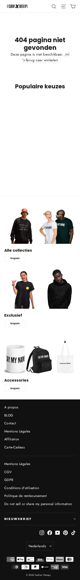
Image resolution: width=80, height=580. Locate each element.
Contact (10, 423)
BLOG (8, 415)
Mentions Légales (17, 431)
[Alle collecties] (40, 224)
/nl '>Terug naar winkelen (45, 57)
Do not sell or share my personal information (38, 503)
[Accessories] (40, 354)
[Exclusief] (40, 289)
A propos (11, 407)
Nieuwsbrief (18, 519)
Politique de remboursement (25, 495)
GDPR (8, 479)
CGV (8, 471)
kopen (15, 258)
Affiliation (11, 439)
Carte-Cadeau (14, 447)
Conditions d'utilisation (21, 487)
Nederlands (37, 546)
